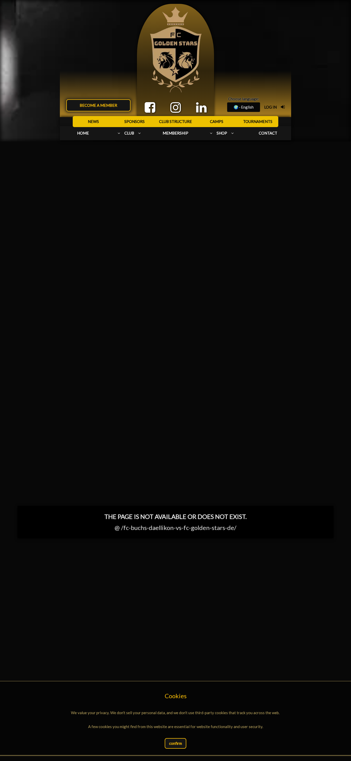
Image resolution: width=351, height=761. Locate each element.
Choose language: (243, 98)
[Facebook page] (150, 107)
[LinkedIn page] (201, 107)
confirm (175, 743)
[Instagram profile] (176, 107)
